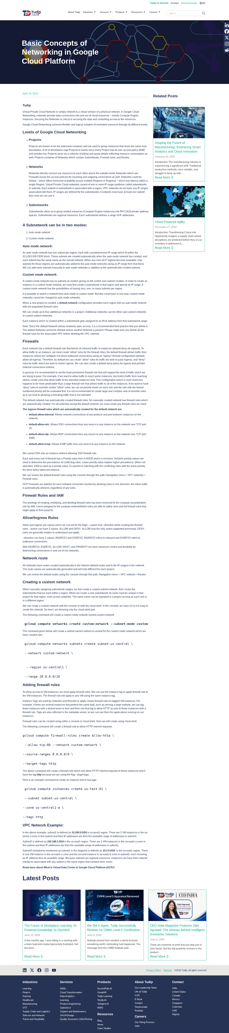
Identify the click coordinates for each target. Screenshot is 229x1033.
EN (203, 3)
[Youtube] (54, 970)
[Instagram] (47, 970)
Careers (153, 12)
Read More (162, 177)
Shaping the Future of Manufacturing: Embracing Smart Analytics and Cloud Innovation (178, 147)
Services (104, 12)
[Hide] (227, 56)
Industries (88, 12)
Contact (175, 3)
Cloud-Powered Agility (170, 222)
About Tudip (74, 12)
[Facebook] (39, 970)
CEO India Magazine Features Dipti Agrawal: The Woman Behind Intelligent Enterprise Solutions (177, 930)
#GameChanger (189, 3)
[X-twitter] (32, 970)
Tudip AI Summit (159, 3)
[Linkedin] (25, 970)
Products (120, 12)
